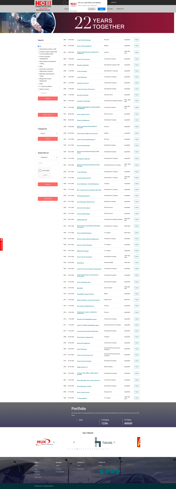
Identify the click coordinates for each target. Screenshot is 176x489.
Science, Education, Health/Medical (45, 57)
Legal (41, 83)
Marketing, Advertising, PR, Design (47, 75)
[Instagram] (107, 471)
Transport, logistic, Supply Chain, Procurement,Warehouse (48, 53)
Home (36, 469)
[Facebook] (65, 2)
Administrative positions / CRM (48, 49)
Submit (48, 138)
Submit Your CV (48, 114)
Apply (136, 39)
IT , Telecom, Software (46, 86)
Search (48, 98)
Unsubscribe (48, 198)
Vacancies (67, 9)
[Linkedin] (112, 471)
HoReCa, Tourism (44, 89)
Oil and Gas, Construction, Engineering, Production (46, 70)
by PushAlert (74, 11)
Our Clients (37, 474)
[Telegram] (118, 471)
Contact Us (120, 9)
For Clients (58, 469)
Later (91, 9)
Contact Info (80, 469)
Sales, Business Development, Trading (48, 62)
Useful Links (109, 9)
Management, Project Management (45, 80)
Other (41, 66)
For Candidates (60, 471)
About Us (36, 471)
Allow (101, 9)
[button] (68, 449)
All (40, 46)
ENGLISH (113, 2)
